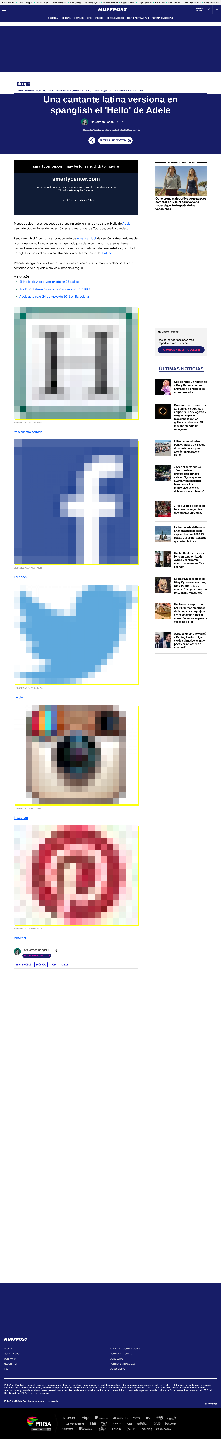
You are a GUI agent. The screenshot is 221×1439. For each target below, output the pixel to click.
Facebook (20, 577)
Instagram (21, 818)
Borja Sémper (144, 2)
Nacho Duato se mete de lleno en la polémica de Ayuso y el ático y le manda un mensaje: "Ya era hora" (189, 560)
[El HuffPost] (112, 9)
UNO (94, 1423)
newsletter (10, 1364)
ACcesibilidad (117, 1369)
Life (23, 84)
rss (6, 1369)
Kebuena (169, 1423)
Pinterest (20, 938)
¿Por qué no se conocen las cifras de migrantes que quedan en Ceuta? (189, 509)
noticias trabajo (138, 18)
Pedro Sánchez (110, 2)
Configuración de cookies (125, 1349)
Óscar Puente (127, 2)
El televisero (115, 18)
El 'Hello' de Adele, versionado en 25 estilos (49, 282)
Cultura (113, 91)
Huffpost (108, 253)
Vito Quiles (75, 2)
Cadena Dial (131, 1423)
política (53, 18)
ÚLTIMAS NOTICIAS (162, 18)
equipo (8, 1349)
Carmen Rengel (104, 121)
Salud (20, 91)
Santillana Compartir (122, 1418)
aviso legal (116, 1359)
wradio (104, 1423)
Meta (20, 2)
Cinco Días (118, 1423)
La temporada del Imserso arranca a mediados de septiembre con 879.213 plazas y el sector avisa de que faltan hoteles (190, 534)
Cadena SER (137, 1418)
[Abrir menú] (4, 9)
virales (79, 18)
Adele (126, 223)
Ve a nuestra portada (28, 432)
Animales (29, 91)
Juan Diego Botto (192, 2)
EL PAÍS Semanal (143, 1423)
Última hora (199, 10)
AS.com (148, 1418)
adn (159, 1418)
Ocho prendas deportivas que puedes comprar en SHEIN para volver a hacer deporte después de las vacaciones (180, 204)
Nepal (29, 2)
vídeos (99, 18)
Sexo (140, 91)
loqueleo (147, 1428)
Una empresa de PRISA (40, 1421)
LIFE (89, 18)
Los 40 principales (87, 1418)
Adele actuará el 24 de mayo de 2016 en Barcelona (54, 296)
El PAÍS (71, 1418)
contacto (10, 1359)
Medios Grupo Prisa (40, 1429)
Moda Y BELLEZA (127, 91)
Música (41, 964)
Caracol (172, 1418)
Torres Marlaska (59, 2)
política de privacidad (122, 1364)
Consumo (41, 91)
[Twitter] (123, 122)
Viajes (51, 91)
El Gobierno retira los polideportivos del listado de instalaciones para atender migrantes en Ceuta (189, 448)
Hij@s (104, 91)
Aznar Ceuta (42, 2)
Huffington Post (75, 1423)
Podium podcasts (103, 1428)
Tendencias (23, 964)
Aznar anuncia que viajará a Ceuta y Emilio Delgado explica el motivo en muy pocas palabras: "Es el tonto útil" (190, 640)
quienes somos (12, 1354)
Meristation (164, 1428)
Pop (53, 964)
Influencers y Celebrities (69, 91)
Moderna (86, 1428)
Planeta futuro (156, 1423)
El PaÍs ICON (118, 1428)
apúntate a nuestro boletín (181, 349)
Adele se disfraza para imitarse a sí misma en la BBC (54, 289)
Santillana (103, 1418)
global (66, 18)
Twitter (19, 697)
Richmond (69, 1428)
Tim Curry (160, 2)
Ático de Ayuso (92, 2)
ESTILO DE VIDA (92, 91)
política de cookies (121, 1354)
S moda (132, 1428)
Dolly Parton (174, 2)
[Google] (117, 122)
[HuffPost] (16, 1338)
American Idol (86, 238)
